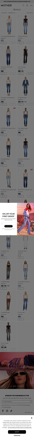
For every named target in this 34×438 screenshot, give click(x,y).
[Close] (32, 418)
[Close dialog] (32, 204)
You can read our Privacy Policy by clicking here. (20, 427)
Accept (17, 432)
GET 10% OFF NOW (8, 226)
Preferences (17, 435)
